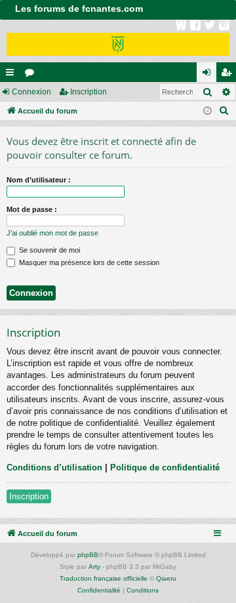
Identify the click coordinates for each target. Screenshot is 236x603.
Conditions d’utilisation (54, 467)
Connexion (31, 91)
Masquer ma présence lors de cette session (88, 262)
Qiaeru (166, 578)
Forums (32, 75)
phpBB (87, 554)
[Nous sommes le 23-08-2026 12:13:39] (207, 111)
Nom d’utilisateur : (39, 180)
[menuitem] (224, 111)
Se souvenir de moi (48, 250)
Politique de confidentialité (165, 467)
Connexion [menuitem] (209, 75)
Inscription (88, 91)
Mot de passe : (32, 209)
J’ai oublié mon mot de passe (52, 233)
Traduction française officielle (104, 578)
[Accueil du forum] (118, 41)
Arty (94, 566)
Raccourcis (12, 75)
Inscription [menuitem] (229, 75)
